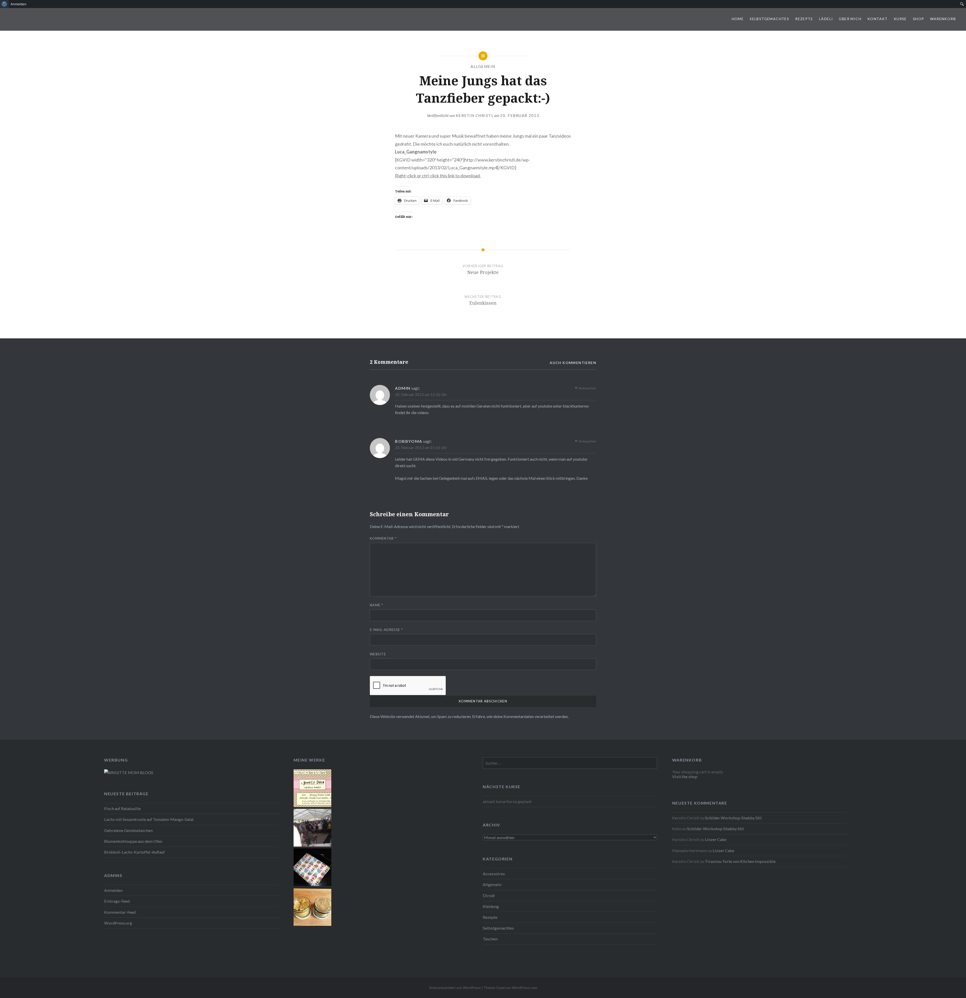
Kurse (900, 19)
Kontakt (877, 19)
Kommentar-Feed (120, 912)
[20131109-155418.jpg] (312, 845)
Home (738, 19)
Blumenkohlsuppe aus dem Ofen (133, 841)
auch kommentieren (573, 363)
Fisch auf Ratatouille (122, 808)
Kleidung (491, 906)
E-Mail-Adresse (386, 630)
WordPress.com (524, 987)
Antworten (587, 388)
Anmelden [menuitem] (18, 4)
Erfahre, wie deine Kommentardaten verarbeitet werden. (520, 716)
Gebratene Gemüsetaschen (128, 830)
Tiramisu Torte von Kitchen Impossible (740, 861)
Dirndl (489, 895)
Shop (918, 19)
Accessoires (494, 873)
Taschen (490, 938)
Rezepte (804, 19)
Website (378, 654)
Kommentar (383, 538)
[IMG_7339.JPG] (312, 924)
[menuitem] (4, 4)
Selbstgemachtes (769, 19)
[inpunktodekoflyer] (312, 805)
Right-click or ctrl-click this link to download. (438, 175)
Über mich (850, 19)
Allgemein (483, 66)
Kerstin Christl (475, 115)
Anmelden (113, 890)
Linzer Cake (715, 839)
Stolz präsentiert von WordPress (455, 987)
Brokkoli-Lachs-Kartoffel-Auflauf (134, 852)
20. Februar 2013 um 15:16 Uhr (421, 447)
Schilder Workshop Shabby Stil (733, 817)
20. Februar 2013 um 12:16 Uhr (421, 394)
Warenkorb (943, 19)
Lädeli (826, 19)
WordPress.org (118, 923)
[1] (312, 884)
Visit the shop (684, 776)
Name (376, 605)
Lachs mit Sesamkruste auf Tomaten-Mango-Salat (149, 819)
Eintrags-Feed (117, 901)
